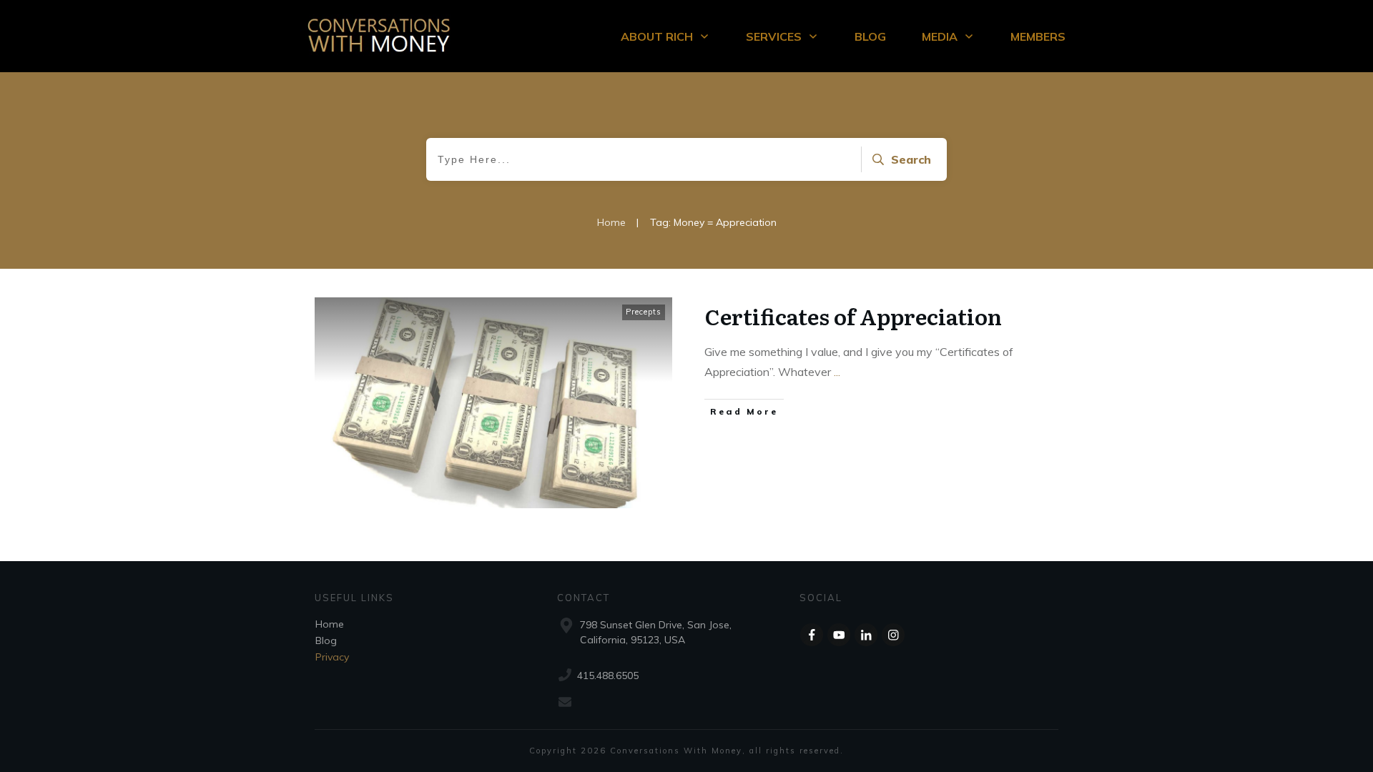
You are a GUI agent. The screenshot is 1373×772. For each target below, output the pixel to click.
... (837, 372)
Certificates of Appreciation (853, 316)
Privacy (332, 656)
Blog (326, 640)
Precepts (643, 312)
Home (329, 624)
